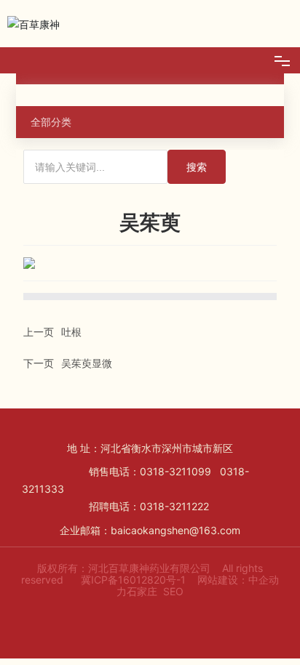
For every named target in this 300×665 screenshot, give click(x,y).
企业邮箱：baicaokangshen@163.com (150, 530)
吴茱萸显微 (86, 363)
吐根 (71, 332)
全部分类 (51, 122)
